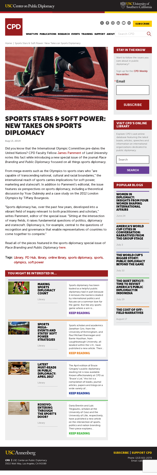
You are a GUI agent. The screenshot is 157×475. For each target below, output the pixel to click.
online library (57, 257)
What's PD (32, 34)
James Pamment (69, 153)
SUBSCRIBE (142, 23)
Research (64, 34)
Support (99, 34)
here (62, 247)
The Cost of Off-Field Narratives (129, 311)
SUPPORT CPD (142, 452)
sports (98, 257)
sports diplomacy (80, 257)
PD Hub (30, 257)
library (42, 257)
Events (75, 34)
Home (8, 43)
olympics (20, 262)
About (111, 34)
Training (87, 34)
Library (18, 257)
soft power (36, 262)
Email (120, 81)
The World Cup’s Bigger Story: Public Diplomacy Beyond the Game (130, 259)
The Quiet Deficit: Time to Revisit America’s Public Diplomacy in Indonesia (130, 287)
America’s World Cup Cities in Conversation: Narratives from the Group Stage (130, 232)
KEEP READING (79, 313)
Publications (48, 34)
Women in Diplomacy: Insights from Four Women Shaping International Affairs (132, 202)
